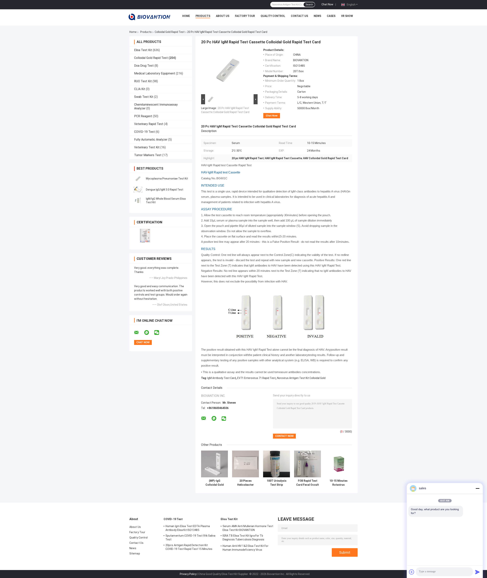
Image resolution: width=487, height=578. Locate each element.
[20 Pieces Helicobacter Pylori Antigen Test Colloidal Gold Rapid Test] (245, 464)
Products (203, 15)
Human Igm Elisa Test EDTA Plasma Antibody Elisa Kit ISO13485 (188, 528)
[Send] (477, 572)
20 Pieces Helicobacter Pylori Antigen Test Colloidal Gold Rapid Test (245, 482)
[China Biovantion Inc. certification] (145, 236)
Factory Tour (245, 15)
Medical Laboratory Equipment (154, 73)
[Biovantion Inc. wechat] (159, 332)
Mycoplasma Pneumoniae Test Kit (167, 178)
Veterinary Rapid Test (148, 124)
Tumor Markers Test (148, 155)
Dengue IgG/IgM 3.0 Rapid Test (164, 189)
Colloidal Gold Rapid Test (170, 31)
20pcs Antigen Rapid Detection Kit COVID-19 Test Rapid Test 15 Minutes (189, 547)
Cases (331, 15)
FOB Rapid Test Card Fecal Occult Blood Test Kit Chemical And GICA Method (307, 482)
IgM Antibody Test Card (221, 378)
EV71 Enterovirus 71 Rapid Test (256, 378)
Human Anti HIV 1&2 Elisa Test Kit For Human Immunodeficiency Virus (245, 547)
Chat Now (327, 4)
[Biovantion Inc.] (149, 17)
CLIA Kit (139, 89)
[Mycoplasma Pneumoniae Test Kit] (138, 178)
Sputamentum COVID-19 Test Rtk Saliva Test (191, 537)
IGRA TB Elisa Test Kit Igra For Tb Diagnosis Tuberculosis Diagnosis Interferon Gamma (243, 538)
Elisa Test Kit (143, 50)
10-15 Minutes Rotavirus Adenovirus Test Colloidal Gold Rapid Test (338, 482)
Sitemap (134, 553)
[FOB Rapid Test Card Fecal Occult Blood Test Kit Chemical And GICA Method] (307, 464)
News (317, 15)
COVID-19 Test (144, 132)
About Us (222, 15)
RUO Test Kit (143, 81)
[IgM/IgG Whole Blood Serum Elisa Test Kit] (138, 200)
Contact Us (299, 15)
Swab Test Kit (143, 97)
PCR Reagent (143, 116)
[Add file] (411, 572)
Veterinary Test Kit (147, 147)
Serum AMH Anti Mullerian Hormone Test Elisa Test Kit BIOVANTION (248, 528)
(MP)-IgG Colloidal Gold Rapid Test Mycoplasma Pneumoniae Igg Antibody (214, 482)
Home (186, 15)
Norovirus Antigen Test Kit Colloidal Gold (301, 378)
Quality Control (273, 15)
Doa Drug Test (144, 65)
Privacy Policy (188, 574)
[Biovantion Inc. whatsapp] (149, 332)
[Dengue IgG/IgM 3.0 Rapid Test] (138, 189)
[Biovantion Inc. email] (139, 332)
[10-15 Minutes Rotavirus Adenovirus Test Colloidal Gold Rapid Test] (338, 464)
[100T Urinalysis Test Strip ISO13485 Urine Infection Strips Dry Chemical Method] (276, 464)
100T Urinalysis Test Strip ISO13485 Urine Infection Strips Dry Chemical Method (276, 482)
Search (309, 4)
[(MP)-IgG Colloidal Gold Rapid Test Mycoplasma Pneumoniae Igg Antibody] (214, 464)
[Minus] (477, 488)
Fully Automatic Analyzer (150, 139)
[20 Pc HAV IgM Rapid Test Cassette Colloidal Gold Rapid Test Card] (227, 71)
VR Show (347, 15)
